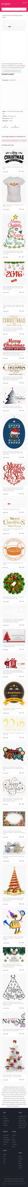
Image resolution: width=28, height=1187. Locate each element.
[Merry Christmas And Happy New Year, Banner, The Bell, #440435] (14, 189)
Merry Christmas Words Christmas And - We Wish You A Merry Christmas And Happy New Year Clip (13, 489)
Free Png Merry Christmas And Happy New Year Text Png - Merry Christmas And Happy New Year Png (13, 329)
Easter (4, 1144)
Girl (13, 1137)
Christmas (5, 1135)
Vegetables (6, 1120)
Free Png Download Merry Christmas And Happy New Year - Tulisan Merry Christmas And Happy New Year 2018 (13, 354)
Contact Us (11, 1183)
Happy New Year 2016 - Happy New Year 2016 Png (14, 733)
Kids (13, 1146)
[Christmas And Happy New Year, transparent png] (14, 25)
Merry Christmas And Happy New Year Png (13, 167)
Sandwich (5, 1118)
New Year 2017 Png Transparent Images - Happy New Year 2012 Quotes (14, 1029)
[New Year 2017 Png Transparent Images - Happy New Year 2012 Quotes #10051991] (14, 1020)
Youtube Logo (22, 1120)
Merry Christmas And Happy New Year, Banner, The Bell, (13, 205)
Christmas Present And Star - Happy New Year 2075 (14, 857)
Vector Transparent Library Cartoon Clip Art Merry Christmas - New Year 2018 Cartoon (13, 938)
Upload (24, 2)
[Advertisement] (14, 46)
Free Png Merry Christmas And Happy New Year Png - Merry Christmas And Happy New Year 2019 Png (13, 378)
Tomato (5, 1123)
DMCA (16, 1183)
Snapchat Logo (22, 1125)
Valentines (5, 1142)
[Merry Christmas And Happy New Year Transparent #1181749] (14, 521)
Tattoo (20, 1167)
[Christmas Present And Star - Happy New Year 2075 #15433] (14, 848)
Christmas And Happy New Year (11, 509)
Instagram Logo (23, 1116)
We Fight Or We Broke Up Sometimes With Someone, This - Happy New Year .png (13, 768)
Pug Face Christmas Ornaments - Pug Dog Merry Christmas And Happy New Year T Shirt (13, 453)
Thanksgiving (6, 1139)
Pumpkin (5, 1125)
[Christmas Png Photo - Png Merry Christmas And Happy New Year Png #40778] (14, 396)
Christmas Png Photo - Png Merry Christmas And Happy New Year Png (12, 406)
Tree (4, 1163)
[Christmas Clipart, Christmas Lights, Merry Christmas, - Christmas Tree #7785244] (14, 1056)
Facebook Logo (23, 1123)
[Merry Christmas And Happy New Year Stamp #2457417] (14, 549)
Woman (14, 1142)
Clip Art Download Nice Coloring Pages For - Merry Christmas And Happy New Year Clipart (13, 252)
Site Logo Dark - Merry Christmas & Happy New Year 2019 (12, 709)
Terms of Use (22, 1183)
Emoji (20, 1156)
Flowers (21, 1158)
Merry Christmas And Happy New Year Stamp (13, 563)
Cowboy (14, 1144)
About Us (4, 1183)
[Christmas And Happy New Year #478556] (14, 503)
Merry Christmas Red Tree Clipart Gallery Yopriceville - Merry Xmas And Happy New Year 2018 (13, 899)
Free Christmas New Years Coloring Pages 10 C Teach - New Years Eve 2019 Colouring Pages (13, 1003)
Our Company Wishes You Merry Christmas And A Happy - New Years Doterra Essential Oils (12, 965)
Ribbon (20, 1165)
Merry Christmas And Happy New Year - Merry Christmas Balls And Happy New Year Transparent (13, 288)
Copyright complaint (8, 74)
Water (20, 1163)
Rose (20, 1161)
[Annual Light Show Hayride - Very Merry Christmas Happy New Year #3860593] (14, 583)
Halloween (5, 1137)
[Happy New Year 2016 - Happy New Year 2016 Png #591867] (14, 724)
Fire (4, 1156)
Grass (4, 1158)
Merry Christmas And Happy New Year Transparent (13, 529)
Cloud (4, 1154)
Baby (13, 1139)
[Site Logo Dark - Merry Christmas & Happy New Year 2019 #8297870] (14, 694)
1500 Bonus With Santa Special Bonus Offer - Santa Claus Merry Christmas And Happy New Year (13, 672)
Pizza (4, 1116)
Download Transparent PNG (12, 71)
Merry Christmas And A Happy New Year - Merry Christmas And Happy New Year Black (13, 306)
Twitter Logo (22, 1118)
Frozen (14, 1135)
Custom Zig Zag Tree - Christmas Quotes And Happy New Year (13, 645)
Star (4, 1161)
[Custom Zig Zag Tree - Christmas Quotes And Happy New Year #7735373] (14, 636)
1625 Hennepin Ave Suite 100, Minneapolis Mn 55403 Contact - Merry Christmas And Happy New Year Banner (14, 620)
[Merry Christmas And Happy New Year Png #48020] (14, 157)
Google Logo (22, 1127)
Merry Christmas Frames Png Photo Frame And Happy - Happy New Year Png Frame (14, 832)
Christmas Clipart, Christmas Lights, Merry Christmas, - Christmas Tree (12, 1075)
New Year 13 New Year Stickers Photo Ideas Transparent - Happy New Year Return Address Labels (13, 799)
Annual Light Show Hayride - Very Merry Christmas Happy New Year (13, 597)
